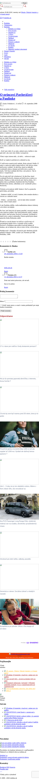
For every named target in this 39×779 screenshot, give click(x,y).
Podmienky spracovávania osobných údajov (14, 757)
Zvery (6, 53)
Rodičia (10, 47)
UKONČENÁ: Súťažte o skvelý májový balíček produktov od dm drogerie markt (21, 723)
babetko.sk (7, 18)
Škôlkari (11, 38)
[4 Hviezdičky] (8, 242)
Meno (2, 301)
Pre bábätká (21, 746)
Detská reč (11, 40)
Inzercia (12, 767)
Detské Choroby (9, 51)
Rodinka (7, 23)
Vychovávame (13, 36)
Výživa (10, 34)
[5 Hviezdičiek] (10, 242)
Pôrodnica (7, 57)
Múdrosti (11, 44)
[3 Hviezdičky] (6, 242)
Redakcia (3, 767)
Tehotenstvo (8, 25)
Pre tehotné (20, 745)
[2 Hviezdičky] (3, 242)
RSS (8, 767)
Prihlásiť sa (3, 755)
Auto (5, 55)
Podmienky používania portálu (10, 759)
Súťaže (6, 58)
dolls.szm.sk (8, 268)
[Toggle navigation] (1, 18)
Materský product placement (17, 49)
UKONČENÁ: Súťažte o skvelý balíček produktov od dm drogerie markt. (18, 727)
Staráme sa (11, 32)
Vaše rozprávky (9, 89)
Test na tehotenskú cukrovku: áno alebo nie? (20, 688)
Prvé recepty (12, 31)
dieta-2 (8, 691)
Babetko (7, 27)
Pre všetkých (22, 743)
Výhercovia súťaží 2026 (14, 720)
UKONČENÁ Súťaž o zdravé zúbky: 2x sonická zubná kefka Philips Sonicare (21, 717)
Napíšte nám (4, 769)
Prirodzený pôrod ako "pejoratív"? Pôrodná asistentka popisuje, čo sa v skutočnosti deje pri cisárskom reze (19, 684)
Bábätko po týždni (14, 29)
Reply (6, 271)
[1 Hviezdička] (1, 242)
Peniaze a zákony (14, 42)
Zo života (11, 45)
